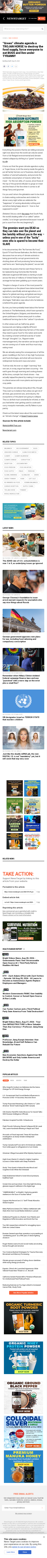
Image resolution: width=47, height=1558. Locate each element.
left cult (32, 479)
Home (5, 38)
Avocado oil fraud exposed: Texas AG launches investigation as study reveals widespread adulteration (20, 1137)
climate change (27, 73)
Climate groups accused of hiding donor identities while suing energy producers (21, 1261)
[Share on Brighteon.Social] (5, 66)
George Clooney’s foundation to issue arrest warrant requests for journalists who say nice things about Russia (22, 600)
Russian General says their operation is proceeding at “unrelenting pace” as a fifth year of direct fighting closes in (23, 1236)
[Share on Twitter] (12, 66)
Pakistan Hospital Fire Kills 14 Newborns (18, 1120)
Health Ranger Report (12, 949)
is (5, 161)
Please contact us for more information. (17, 915)
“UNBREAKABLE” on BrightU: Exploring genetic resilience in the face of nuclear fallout (20, 1193)
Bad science (13, 38)
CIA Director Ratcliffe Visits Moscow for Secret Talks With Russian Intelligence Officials (22, 1113)
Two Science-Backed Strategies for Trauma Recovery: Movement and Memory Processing (23, 1253)
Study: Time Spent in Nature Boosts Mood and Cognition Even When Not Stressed (20, 1169)
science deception (34, 78)
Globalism (21, 77)
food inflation (29, 75)
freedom (5, 77)
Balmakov (9, 72)
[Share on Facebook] (8, 66)
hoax (38, 77)
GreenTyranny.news (29, 416)
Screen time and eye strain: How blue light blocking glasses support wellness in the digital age (22, 1185)
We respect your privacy (23, 1513)
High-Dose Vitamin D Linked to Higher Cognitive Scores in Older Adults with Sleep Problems (21, 1160)
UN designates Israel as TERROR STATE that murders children (21, 718)
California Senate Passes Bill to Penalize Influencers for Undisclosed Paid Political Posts (22, 1278)
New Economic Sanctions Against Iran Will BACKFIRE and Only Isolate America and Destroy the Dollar (22, 1057)
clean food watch (29, 452)
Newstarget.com (9, 430)
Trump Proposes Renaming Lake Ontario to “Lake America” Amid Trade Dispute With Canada (21, 1105)
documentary (13, 75)
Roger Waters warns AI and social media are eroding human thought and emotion (22, 1245)
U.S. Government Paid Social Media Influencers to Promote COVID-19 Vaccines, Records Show (21, 1096)
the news (25, 214)
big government (17, 72)
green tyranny (33, 77)
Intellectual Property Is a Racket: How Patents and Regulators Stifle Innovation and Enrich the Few (21, 1218)
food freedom (21, 75)
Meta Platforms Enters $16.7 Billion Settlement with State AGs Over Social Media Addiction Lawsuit (22, 1210)
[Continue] (42, 1508)
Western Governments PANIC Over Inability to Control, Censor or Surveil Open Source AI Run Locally (22, 996)
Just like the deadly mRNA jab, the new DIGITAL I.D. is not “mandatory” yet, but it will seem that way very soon (21, 756)
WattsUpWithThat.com (12, 426)
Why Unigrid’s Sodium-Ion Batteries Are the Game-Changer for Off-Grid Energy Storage (21, 1088)
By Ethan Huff (7, 61)
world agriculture (25, 80)
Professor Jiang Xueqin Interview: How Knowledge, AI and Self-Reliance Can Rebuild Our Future (21, 1042)
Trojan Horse (10, 80)
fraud (42, 75)
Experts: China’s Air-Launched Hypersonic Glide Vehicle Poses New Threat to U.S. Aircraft (20, 1270)
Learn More (11, 1552)
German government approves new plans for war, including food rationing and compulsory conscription (21, 639)
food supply (36, 75)
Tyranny (17, 80)
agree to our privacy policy (24, 1547)
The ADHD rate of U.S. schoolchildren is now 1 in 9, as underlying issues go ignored (23, 562)
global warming (12, 77)
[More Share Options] (16, 66)
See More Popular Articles (23, 1293)
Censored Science (31, 72)
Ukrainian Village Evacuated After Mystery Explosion (22, 1153)
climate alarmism (17, 73)
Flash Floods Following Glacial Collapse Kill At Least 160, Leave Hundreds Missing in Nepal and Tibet (22, 1127)
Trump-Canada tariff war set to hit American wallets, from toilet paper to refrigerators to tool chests (22, 1146)
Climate (9, 73)
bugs (24, 72)
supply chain (28, 486)
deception (5, 75)
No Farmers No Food (11, 78)
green (26, 77)
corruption (36, 73)
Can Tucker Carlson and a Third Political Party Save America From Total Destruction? (23, 1010)
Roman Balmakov (23, 78)
